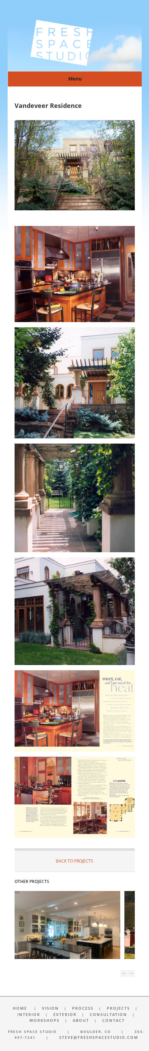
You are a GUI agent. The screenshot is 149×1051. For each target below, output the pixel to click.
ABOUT (81, 1020)
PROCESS (83, 1008)
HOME (20, 1008)
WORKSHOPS (44, 1020)
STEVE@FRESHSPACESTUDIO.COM (98, 1037)
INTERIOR (28, 1014)
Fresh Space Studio (75, 41)
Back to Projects (74, 861)
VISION (50, 1008)
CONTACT (113, 1020)
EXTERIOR (65, 1014)
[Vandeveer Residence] (75, 209)
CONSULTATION (108, 1014)
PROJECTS (118, 1008)
